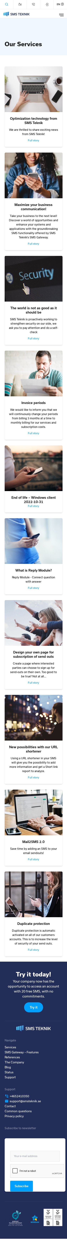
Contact (10, 1106)
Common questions (18, 1111)
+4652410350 (19, 1096)
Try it (34, 1007)
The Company (14, 1062)
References (12, 1057)
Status (9, 1072)
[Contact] (20, 4)
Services (10, 1047)
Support (10, 1077)
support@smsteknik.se (25, 1101)
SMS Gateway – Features (22, 1052)
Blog (8, 1067)
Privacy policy (14, 1116)
